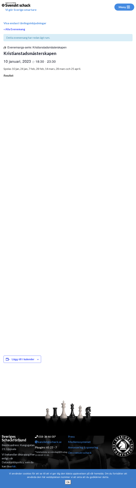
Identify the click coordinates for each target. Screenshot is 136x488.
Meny (122, 7)
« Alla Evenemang (14, 29)
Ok (68, 482)
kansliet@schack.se (49, 441)
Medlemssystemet (79, 441)
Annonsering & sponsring (83, 447)
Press (71, 436)
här (14, 466)
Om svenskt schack (80, 452)
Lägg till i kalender (23, 359)
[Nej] (131, 478)
